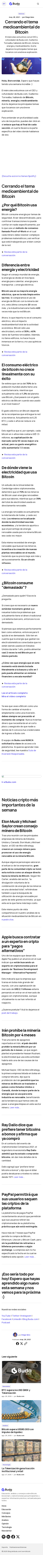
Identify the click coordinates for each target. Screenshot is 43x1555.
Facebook (6, 1319)
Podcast (6, 1322)
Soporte (5, 1547)
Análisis (5, 1425)
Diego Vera (29, 17)
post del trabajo (10, 1012)
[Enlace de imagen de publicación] (21, 1372)
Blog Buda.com (30, 1319)
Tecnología (6, 1465)
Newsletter (6, 1386)
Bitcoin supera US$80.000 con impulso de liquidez (18, 1431)
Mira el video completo (14, 696)
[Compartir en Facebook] (17, 1343)
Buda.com (20, 1396)
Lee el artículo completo (15, 692)
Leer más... (15, 1107)
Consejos (6, 1513)
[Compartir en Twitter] (21, 1343)
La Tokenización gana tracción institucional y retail (18, 1470)
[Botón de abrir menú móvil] (4, 3)
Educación (6, 1509)
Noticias (21, 14)
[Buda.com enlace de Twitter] (18, 1537)
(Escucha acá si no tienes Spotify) (19, 176)
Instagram (26, 1315)
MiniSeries (6, 1516)
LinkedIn (17, 1319)
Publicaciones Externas (18, 1547)
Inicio (4, 1506)
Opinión (5, 1523)
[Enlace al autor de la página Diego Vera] (15, 1334)
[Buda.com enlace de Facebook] (13, 1537)
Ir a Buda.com (9, 782)
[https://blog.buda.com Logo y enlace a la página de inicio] (14, 3)
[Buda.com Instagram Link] (8, 1537)
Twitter (15, 1315)
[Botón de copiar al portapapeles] (25, 1343)
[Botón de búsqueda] (38, 3)
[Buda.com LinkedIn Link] (4, 1537)
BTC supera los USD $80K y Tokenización (16, 1391)
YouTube (6, 1315)
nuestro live (7, 919)
